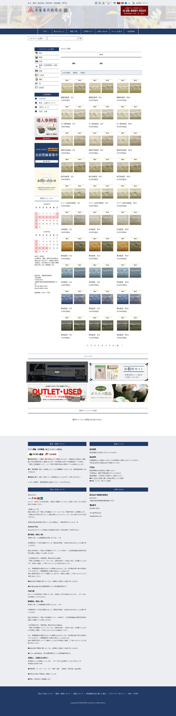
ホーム (63, 48)
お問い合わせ (102, 31)
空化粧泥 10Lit (123, 282)
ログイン (145, 3)
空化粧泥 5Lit (94, 282)
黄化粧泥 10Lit (123, 256)
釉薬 (69, 48)
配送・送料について (63, 694)
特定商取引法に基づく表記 (96, 694)
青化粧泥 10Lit (123, 308)
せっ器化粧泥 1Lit (68, 124)
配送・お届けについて (47, 103)
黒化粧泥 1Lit (66, 335)
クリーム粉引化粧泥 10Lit (127, 203)
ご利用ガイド (88, 31)
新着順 (83, 73)
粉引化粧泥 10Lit (123, 176)
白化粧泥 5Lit (94, 229)
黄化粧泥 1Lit (66, 256)
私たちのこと (59, 31)
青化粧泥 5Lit (94, 308)
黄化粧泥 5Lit (94, 256)
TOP (45, 31)
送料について (44, 107)
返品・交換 (43, 111)
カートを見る (116, 31)
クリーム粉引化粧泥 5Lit (98, 203)
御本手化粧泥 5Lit (96, 150)
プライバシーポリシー (117, 694)
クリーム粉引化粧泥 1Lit (70, 203)
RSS (129, 694)
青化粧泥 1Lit (66, 308)
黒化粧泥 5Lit (94, 335)
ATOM (135, 694)
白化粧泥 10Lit (123, 229)
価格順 (75, 73)
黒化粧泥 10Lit (123, 335)
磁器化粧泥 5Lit (95, 97)
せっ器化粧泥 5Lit (96, 124)
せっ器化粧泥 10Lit (124, 124)
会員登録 (138, 3)
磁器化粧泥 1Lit (67, 97)
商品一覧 (73, 31)
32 (118, 345)
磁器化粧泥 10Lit (123, 97)
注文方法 (42, 99)
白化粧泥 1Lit (66, 229)
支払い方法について (45, 694)
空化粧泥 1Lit (66, 282)
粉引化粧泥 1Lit (67, 176)
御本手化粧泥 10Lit (124, 150)
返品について (78, 694)
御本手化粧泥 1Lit (68, 150)
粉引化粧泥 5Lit (95, 176)
